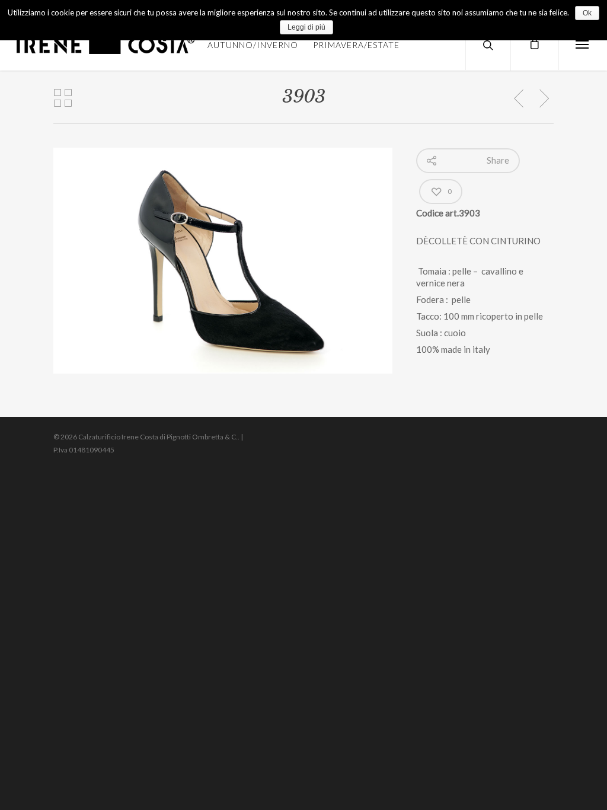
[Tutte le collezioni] (62, 98)
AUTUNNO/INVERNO (252, 45)
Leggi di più (306, 27)
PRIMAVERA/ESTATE (356, 45)
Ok (587, 13)
